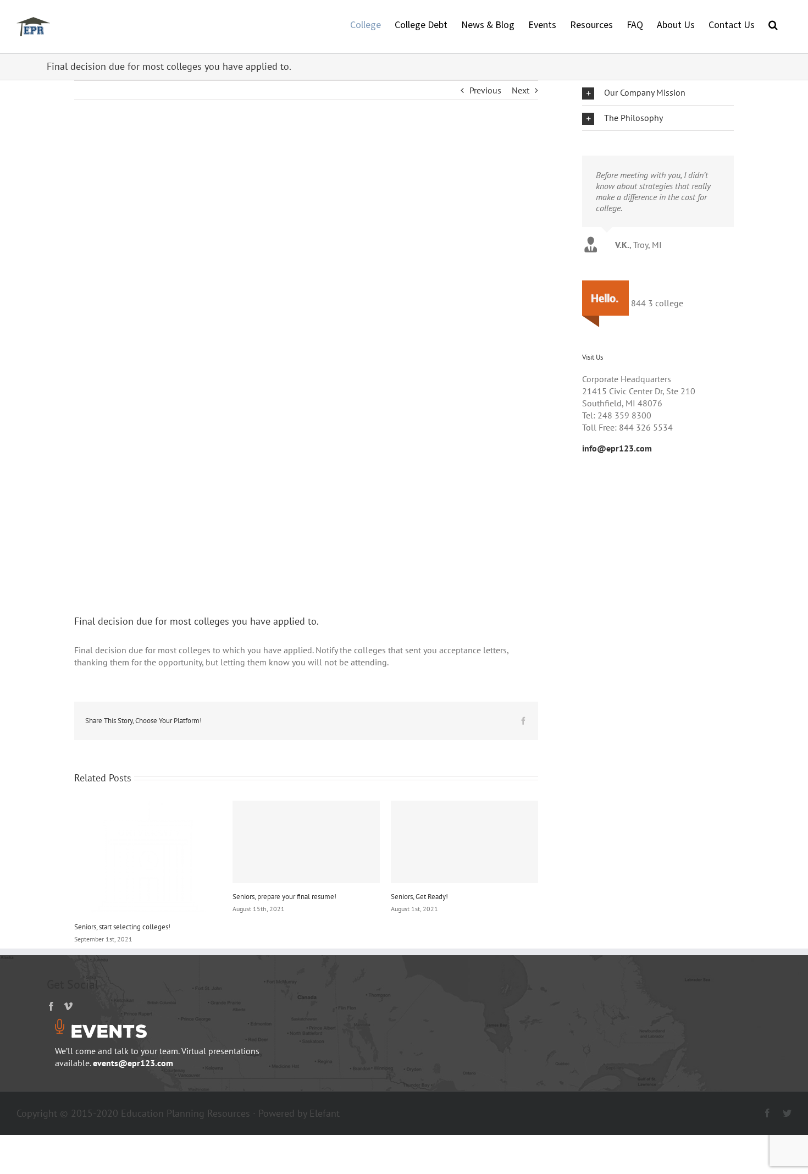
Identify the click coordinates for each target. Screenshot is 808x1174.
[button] (773, 23)
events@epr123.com (133, 1062)
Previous (485, 90)
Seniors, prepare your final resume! (284, 896)
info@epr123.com (617, 448)
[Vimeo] (68, 1006)
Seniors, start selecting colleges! (122, 927)
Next (520, 90)
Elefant (324, 1113)
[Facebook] (51, 1006)
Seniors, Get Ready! (419, 896)
